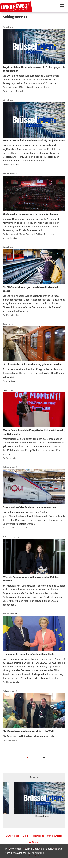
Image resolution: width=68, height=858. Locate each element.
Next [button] (62, 799)
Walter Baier (11, 458)
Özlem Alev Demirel (14, 91)
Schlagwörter (54, 835)
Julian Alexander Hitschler (17, 528)
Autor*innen (13, 835)
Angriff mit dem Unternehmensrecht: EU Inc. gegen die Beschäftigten (34, 69)
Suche (35, 842)
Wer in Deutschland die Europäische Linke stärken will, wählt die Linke (34, 432)
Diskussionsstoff (10, 174)
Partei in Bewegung (11, 537)
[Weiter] (42, 757)
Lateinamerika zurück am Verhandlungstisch (28, 654)
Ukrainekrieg (8, 324)
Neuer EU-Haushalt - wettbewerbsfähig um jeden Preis (34, 140)
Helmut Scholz (12, 682)
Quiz (25, 835)
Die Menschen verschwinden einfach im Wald (28, 731)
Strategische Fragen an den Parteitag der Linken (30, 213)
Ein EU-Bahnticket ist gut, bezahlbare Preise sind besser (30, 289)
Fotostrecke (37, 835)
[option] (34, 799)
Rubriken (34, 777)
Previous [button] (6, 799)
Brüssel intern (8, 27)
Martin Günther (12, 164)
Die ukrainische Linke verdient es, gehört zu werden (32, 364)
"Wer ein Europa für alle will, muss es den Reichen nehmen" (31, 579)
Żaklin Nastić (11, 740)
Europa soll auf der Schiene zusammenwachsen (30, 507)
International (8, 390)
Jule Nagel (10, 381)
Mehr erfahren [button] (36, 853)
